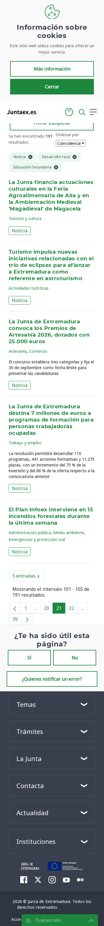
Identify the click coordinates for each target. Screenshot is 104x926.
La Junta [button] (29, 758)
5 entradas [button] (28, 577)
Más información (52, 69)
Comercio (38, 351)
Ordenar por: (67, 134)
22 (73, 609)
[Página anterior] (15, 608)
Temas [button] (26, 704)
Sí (29, 657)
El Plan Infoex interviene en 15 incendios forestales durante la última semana (51, 516)
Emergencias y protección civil (37, 539)
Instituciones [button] (35, 841)
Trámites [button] (29, 731)
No (75, 657)
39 (16, 620)
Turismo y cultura (25, 218)
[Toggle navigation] (44, 111)
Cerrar (52, 87)
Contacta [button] (30, 785)
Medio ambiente (68, 532)
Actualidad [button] (32, 812)
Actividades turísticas (29, 288)
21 (60, 609)
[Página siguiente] (27, 619)
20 (48, 609)
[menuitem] (24, 880)
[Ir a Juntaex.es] (20, 112)
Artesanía (18, 351)
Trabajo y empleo (25, 442)
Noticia (19, 230)
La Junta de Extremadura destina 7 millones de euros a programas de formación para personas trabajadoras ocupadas (51, 420)
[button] (69, 112)
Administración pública (30, 532)
